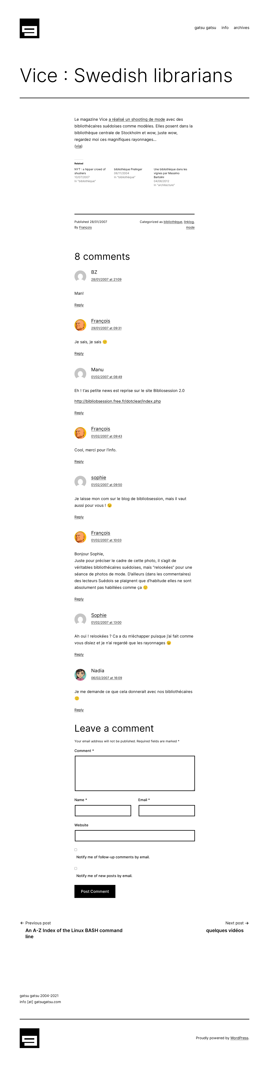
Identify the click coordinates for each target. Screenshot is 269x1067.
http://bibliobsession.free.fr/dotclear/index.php (117, 401)
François (85, 227)
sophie (98, 477)
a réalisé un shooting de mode (137, 119)
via (78, 146)
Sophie (99, 615)
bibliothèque (173, 222)
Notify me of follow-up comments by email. (113, 857)
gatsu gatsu (205, 27)
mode (190, 227)
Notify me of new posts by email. (104, 876)
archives (241, 27)
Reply (79, 305)
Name (80, 800)
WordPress (239, 1038)
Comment (84, 751)
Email (144, 800)
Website (81, 825)
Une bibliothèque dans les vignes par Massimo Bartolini (170, 173)
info (225, 27)
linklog (189, 222)
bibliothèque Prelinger (128, 169)
